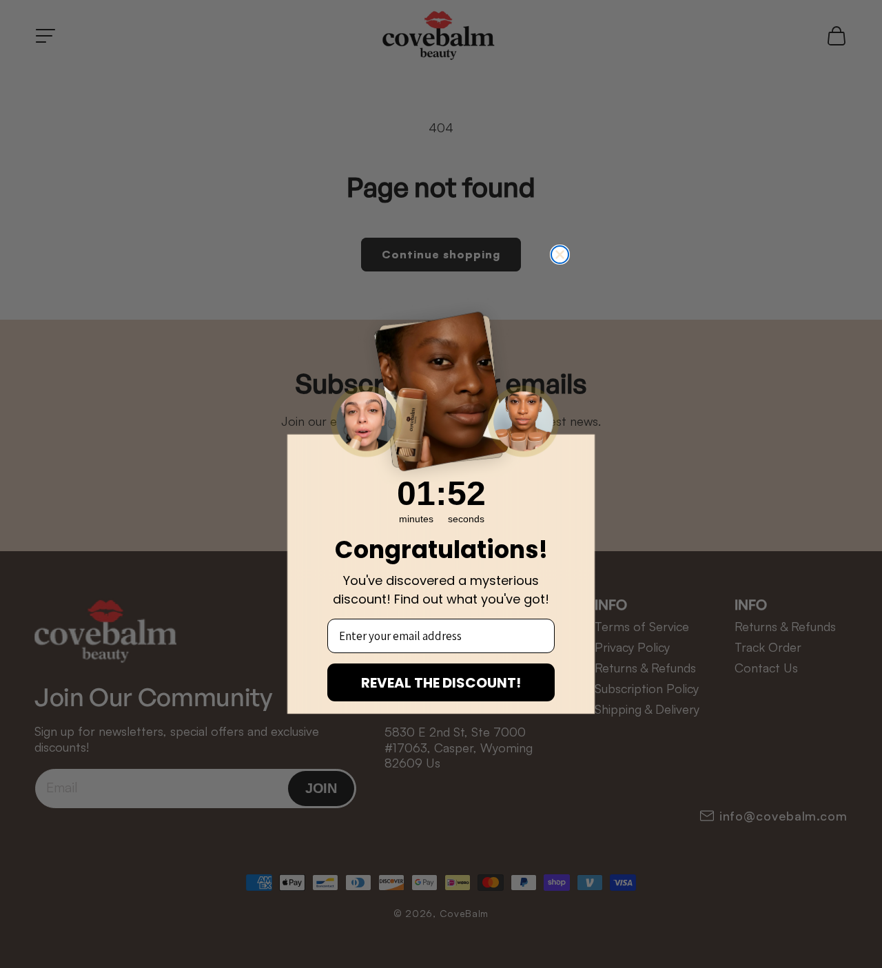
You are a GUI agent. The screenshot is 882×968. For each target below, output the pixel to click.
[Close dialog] (559, 254)
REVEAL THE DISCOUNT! (441, 682)
